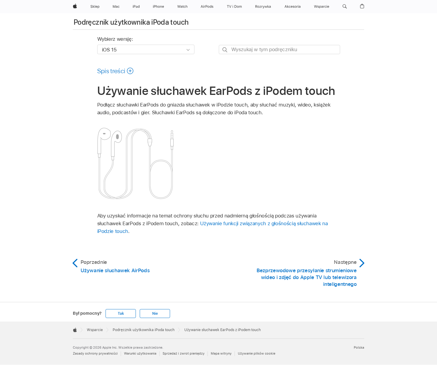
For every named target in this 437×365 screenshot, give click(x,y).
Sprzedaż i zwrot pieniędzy (184, 353)
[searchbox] (279, 49)
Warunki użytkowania (140, 353)
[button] (344, 6)
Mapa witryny (221, 353)
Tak (121, 313)
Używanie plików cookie (256, 353)
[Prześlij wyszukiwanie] (225, 50)
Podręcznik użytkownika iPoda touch (131, 22)
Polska (359, 347)
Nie (155, 313)
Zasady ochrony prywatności (95, 353)
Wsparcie (95, 330)
